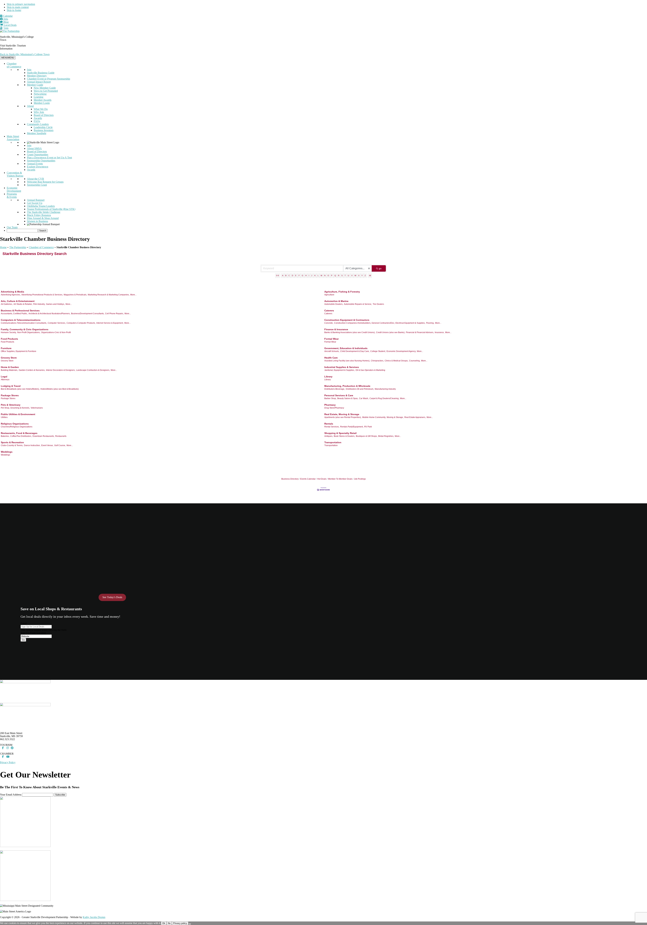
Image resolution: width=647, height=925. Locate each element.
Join (5, 28)
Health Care (331, 357)
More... (133, 295)
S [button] (342, 275)
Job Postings (360, 479)
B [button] (285, 275)
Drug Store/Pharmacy (334, 408)
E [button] (295, 275)
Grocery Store (9, 357)
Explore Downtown (37, 166)
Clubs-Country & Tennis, (12, 445)
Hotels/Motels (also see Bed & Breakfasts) (59, 389)
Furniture (6, 348)
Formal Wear (331, 338)
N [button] (325, 275)
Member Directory (37, 75)
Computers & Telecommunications (20, 320)
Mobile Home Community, (374, 417)
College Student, (378, 351)
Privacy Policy (8, 762)
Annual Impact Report (39, 81)
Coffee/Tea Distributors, (21, 436)
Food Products (9, 338)
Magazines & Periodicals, (75, 295)
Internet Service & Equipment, (110, 323)
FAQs (37, 121)
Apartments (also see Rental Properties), (342, 417)
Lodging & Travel (11, 386)
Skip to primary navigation (21, 4)
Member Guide (35, 84)
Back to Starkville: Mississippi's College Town (25, 54)
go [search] (380, 268)
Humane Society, (8, 332)
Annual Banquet (35, 200)
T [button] (345, 275)
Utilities (4, 417)
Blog (6, 22)
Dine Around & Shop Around (43, 218)
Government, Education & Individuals (345, 348)
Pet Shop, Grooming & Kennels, (15, 408)
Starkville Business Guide (40, 72)
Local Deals (10, 25)
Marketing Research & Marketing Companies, (108, 295)
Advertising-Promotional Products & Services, (42, 295)
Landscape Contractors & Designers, (93, 370)
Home (3, 247)
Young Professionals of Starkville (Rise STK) (51, 209)
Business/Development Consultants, (87, 313)
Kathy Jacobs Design (94, 917)
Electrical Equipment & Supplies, (410, 323)
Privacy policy (180, 923)
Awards (38, 118)
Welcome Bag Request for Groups (45, 181)
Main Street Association (13, 138)
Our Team (12, 227)
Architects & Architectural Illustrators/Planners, (49, 313)
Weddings (6, 451)
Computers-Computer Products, (81, 323)
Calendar (7, 15)
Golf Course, (60, 445)
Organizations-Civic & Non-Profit (56, 332)
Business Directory (290, 479)
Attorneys (5, 379)
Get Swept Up (34, 203)
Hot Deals (321, 479)
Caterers (329, 310)
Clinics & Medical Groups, (396, 361)
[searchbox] (22, 230)
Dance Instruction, (32, 445)
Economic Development (14, 189)
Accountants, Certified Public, (14, 313)
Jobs (5, 19)
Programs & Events (12, 195)
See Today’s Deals (112, 597)
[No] (189, 923)
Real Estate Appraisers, (415, 417)
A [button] (282, 275)
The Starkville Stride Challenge (43, 212)
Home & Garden (10, 367)
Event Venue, (47, 445)
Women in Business (37, 221)
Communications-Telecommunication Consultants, (24, 323)
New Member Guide (45, 87)
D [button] (292, 275)
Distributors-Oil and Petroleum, (360, 389)
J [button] (311, 275)
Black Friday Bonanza (39, 215)
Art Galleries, (7, 304)
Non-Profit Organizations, (28, 332)
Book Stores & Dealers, (344, 436)
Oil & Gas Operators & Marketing (370, 370)
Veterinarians (37, 408)
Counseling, (414, 361)
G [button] (302, 275)
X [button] (358, 275)
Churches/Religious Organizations (16, 427)
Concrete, (328, 323)
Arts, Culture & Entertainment (18, 301)
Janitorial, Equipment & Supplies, (339, 370)
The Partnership (17, 247)
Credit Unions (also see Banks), (390, 332)
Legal (4, 376)
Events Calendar (308, 479)
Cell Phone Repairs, (114, 313)
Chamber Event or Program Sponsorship (48, 78)
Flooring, (430, 323)
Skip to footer (14, 10)
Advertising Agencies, (11, 295)
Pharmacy (330, 404)
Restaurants (60, 436)
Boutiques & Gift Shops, (366, 436)
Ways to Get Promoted (46, 90)
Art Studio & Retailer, (22, 304)
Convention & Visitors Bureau (15, 174)
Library (328, 376)
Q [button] (335, 275)
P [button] (331, 275)
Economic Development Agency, (401, 351)
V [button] (351, 275)
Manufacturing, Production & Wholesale (347, 386)
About (30, 106)
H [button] (306, 275)
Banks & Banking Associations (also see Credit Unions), (349, 332)
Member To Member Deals (340, 479)
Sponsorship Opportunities (41, 160)
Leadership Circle (43, 127)
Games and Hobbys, (55, 304)
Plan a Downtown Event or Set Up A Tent (49, 157)
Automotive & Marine (336, 301)
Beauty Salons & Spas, (347, 398)
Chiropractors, (377, 361)
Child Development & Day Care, (354, 351)
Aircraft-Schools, (331, 351)
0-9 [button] (277, 275)
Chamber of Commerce (14, 65)
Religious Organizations (15, 423)
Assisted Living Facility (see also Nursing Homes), (347, 361)
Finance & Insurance (336, 329)
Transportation (332, 442)
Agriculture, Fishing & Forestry (342, 291)
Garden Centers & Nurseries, (32, 370)
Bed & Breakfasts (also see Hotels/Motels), (20, 389)
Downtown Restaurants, (43, 436)
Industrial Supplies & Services (341, 367)
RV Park (368, 427)
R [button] (338, 275)
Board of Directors (44, 115)
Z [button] (365, 275)
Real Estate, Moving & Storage (341, 414)
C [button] (289, 275)
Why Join (39, 112)
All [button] (370, 275)
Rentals (328, 423)
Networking (40, 93)
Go (23, 640)
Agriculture (329, 295)
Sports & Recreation (12, 442)
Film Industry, (39, 304)
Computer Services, (57, 323)
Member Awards (42, 100)
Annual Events (35, 163)
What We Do (41, 109)
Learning (38, 96)
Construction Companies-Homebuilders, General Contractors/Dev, (364, 323)
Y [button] (362, 275)
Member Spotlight (36, 133)
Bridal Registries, (386, 436)
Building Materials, (9, 370)
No (169, 923)
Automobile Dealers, (333, 304)
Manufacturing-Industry (385, 389)
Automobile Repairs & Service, (358, 304)
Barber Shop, (330, 398)
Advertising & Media (12, 291)
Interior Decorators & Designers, (60, 370)
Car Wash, (364, 398)
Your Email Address (10, 794)
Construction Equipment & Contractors (346, 320)
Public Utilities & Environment (18, 414)
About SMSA (34, 148)
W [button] (355, 275)
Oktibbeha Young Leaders (41, 206)
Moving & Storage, (395, 417)
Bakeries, (5, 436)
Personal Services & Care (338, 395)
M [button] (321, 275)
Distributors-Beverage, (334, 389)
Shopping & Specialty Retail (340, 433)
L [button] (318, 275)
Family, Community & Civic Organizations (24, 329)
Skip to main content (18, 7)
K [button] (315, 275)
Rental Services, (331, 427)
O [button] (328, 275)
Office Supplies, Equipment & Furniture (18, 351)
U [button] (348, 275)
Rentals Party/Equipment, (351, 427)
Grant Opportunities (37, 154)
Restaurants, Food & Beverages (19, 433)
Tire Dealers (378, 304)
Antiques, (328, 436)
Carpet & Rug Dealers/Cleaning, (384, 398)
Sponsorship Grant (37, 184)
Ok (163, 923)
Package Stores (10, 395)
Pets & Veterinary (10, 404)
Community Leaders (38, 124)
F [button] (299, 275)
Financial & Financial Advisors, (420, 332)
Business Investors (43, 130)
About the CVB (35, 178)
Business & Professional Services (20, 310)
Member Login (42, 103)
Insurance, (439, 332)
